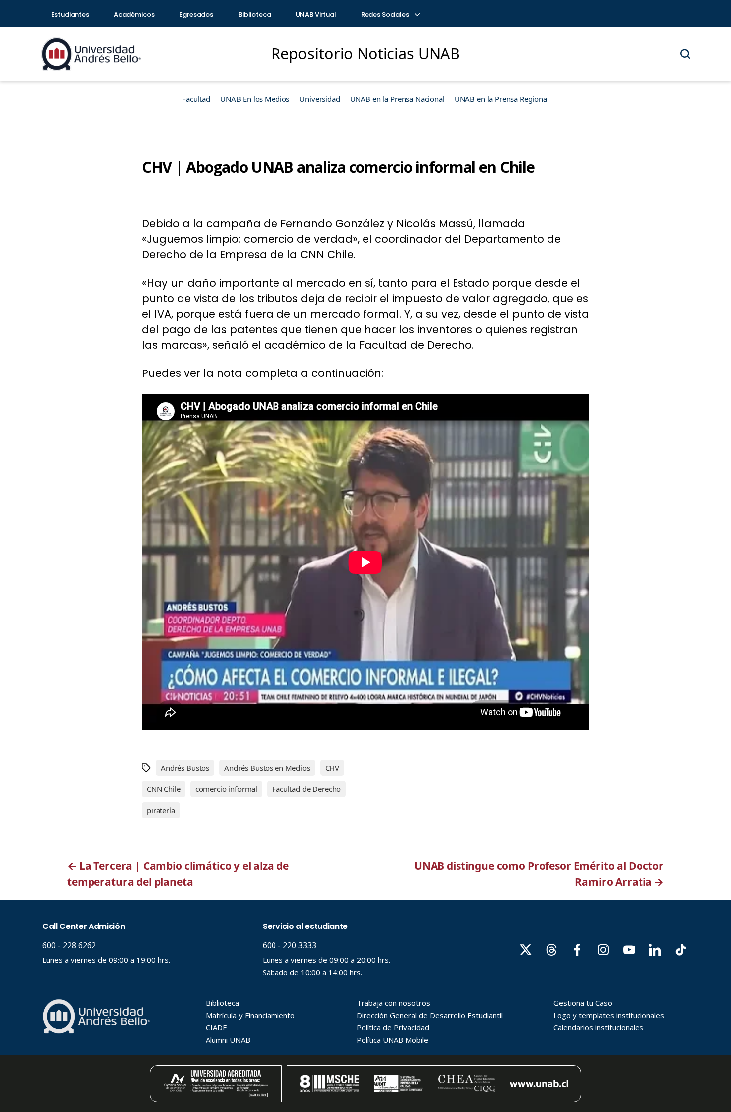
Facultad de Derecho (306, 789)
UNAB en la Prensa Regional (502, 99)
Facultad (196, 99)
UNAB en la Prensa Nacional (397, 99)
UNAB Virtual (316, 14)
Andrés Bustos (185, 768)
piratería (161, 810)
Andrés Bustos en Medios (267, 768)
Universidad (319, 99)
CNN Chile (164, 789)
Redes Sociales (386, 14)
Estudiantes (70, 14)
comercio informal (226, 789)
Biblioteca (254, 14)
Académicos (134, 14)
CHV (332, 768)
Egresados (196, 14)
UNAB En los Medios (254, 99)
